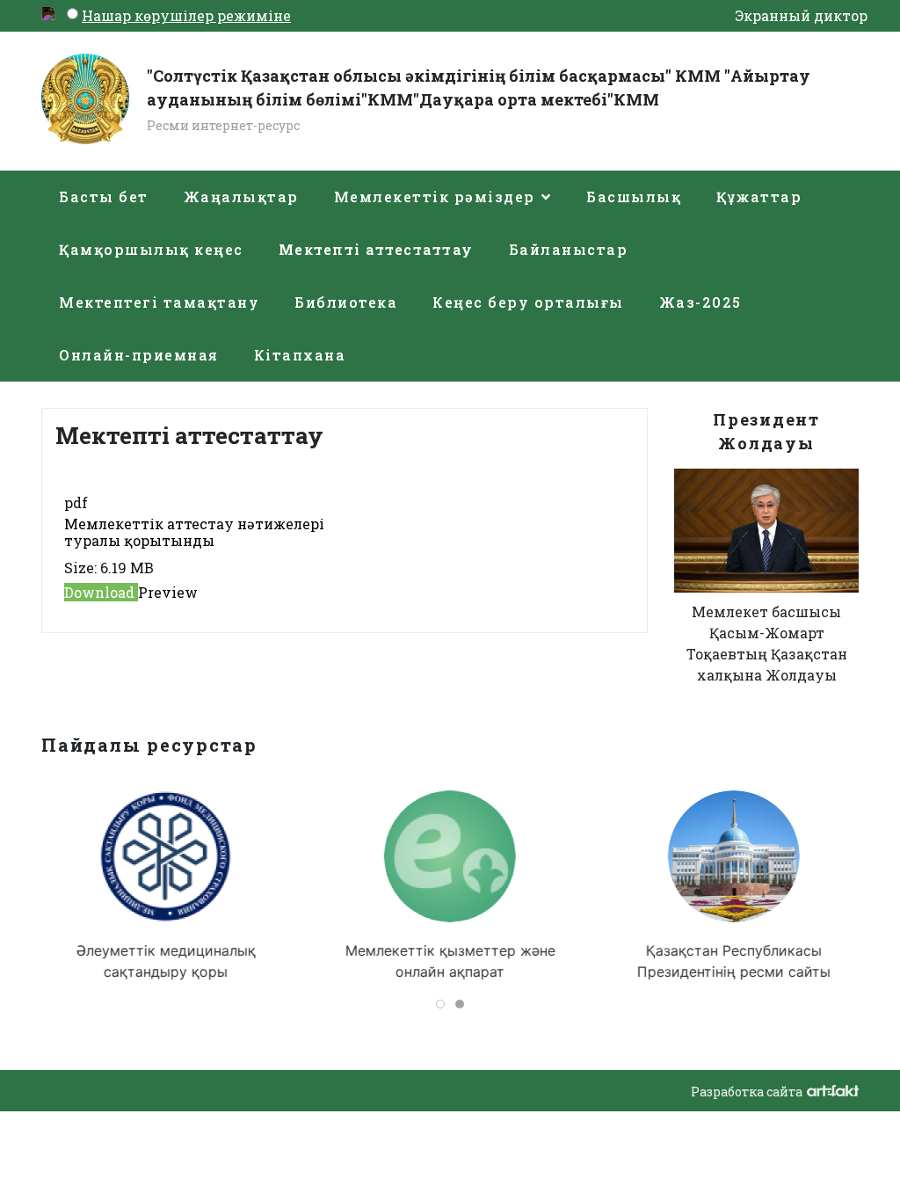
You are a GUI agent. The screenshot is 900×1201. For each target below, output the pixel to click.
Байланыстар (568, 249)
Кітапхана (300, 355)
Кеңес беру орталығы (528, 302)
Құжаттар (759, 196)
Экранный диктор (801, 15)
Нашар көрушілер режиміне (186, 15)
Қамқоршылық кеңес (151, 249)
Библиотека (345, 302)
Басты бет (104, 196)
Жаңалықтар (241, 196)
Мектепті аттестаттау (376, 249)
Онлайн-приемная (139, 355)
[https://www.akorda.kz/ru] (734, 856)
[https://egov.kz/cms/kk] (450, 856)
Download (101, 592)
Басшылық (633, 196)
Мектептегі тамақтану (159, 302)
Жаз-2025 (700, 302)
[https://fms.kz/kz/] (166, 856)
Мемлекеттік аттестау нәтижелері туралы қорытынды (194, 532)
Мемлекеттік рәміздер (434, 196)
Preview (168, 592)
